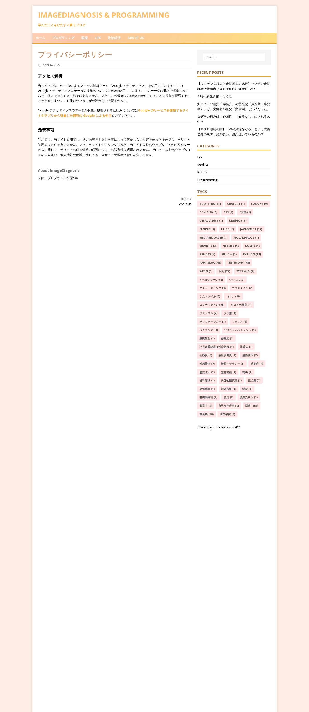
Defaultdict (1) (211, 220)
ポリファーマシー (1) (213, 322)
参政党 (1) (227, 338)
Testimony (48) (238, 263)
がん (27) (224, 271)
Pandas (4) (207, 254)
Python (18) (252, 254)
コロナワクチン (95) (212, 305)
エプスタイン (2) (242, 288)
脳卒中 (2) (206, 406)
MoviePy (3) (208, 246)
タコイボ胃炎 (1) (241, 305)
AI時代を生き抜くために (214, 96)
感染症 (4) (257, 364)
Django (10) (237, 220)
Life (200, 157)
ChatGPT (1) (236, 204)
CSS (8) (228, 212)
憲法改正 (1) (207, 372)
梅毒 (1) (247, 372)
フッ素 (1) (230, 313)
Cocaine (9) (259, 204)
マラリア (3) (239, 322)
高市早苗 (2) (227, 414)
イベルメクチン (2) (211, 279)
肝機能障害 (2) (208, 397)
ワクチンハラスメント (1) (240, 330)
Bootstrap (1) (210, 204)
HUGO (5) (227, 229)
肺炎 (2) (228, 397)
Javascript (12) (251, 229)
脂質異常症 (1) (249, 397)
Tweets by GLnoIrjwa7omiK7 (218, 427)
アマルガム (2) (245, 271)
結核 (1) (247, 389)
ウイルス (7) (236, 279)
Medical (203, 165)
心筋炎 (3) (206, 355)
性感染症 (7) (207, 364)
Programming (207, 180)
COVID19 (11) (208, 212)
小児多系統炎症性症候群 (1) (217, 347)
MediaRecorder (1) (213, 237)
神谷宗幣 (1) (228, 389)
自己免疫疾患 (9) (228, 406)
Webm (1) (206, 271)
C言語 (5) (245, 212)
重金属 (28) (207, 414)
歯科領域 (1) (207, 380)
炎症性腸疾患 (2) (231, 380)
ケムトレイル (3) (210, 296)
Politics (202, 172)
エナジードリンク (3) (213, 288)
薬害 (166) (251, 406)
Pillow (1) (229, 254)
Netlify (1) (231, 246)
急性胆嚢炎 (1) (227, 355)
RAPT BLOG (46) (210, 263)
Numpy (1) (252, 246)
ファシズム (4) (208, 313)
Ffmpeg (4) (207, 229)
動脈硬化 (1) (207, 338)
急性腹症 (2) (250, 355)
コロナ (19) (233, 296)
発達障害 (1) (207, 389)
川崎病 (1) (246, 347)
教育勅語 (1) (228, 372)
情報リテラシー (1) (232, 364)
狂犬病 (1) (254, 380)
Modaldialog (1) (246, 237)
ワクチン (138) (209, 330)
